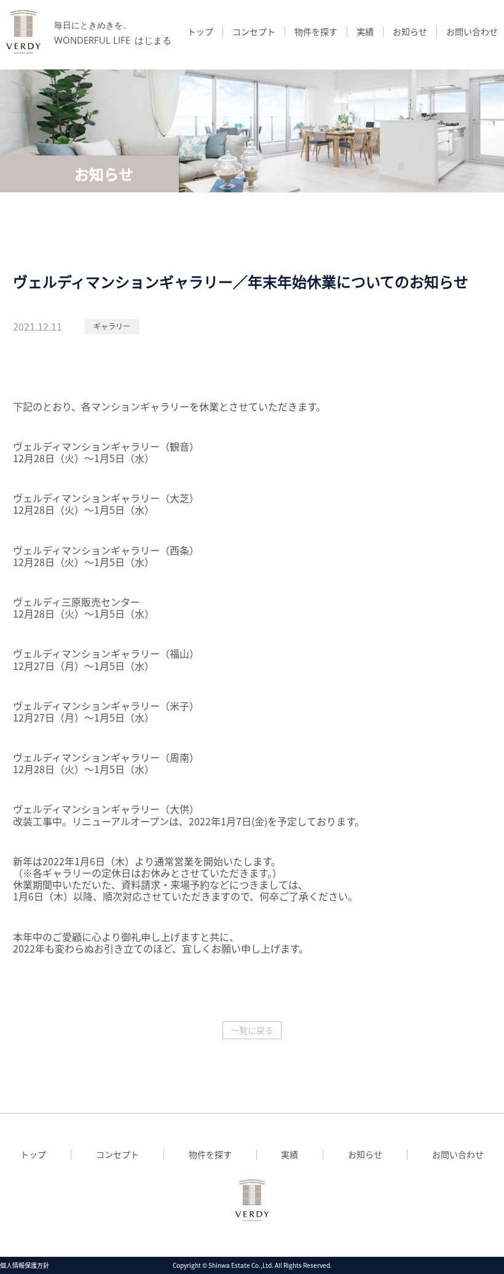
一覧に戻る (252, 1030)
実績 (365, 31)
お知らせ (410, 31)
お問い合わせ (472, 31)
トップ (200, 31)
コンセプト (253, 31)
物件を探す (315, 31)
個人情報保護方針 (24, 1265)
